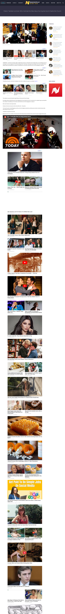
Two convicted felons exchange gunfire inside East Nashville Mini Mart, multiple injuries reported (57, 72)
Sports (47, 2)
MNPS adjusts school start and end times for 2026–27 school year (57, 59)
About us (59, 2)
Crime (43, 2)
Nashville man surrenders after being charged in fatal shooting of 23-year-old (57, 28)
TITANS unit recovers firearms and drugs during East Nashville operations (57, 65)
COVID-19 (14, 2)
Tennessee (8, 2)
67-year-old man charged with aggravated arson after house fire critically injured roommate (57, 44)
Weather (53, 2)
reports (36, 81)
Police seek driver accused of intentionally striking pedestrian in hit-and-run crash (57, 36)
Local (3, 2)
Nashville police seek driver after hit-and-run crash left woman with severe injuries (57, 52)
